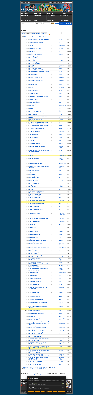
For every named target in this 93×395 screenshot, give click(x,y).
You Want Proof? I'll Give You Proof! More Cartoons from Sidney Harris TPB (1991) (38, 358)
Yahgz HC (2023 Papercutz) (33, 135)
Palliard (60, 111)
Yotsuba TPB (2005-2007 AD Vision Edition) (36, 313)
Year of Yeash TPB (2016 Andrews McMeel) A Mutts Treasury (39, 204)
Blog (58, 2)
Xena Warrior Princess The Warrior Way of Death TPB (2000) (39, 39)
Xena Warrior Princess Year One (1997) (35, 43)
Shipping (54, 2)
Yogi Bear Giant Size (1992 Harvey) (35, 281)
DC (59, 51)
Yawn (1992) (31, 185)
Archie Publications (62, 276)
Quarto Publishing (61, 236)
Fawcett (60, 94)
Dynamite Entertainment (61, 269)
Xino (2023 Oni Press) (33, 84)
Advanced (57, 23)
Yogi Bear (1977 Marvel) (33, 273)
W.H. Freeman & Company (61, 358)
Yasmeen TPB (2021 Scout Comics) (35, 183)
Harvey (60, 275)
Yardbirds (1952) (32, 174)
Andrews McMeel (61, 204)
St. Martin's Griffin (61, 218)
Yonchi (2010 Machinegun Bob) (34, 293)
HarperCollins (61, 304)
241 (31, 35)
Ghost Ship (60, 150)
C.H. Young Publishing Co (62, 229)
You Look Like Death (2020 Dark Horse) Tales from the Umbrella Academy (38, 348)
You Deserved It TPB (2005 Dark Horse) (35, 336)
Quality (60, 170)
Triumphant (60, 74)
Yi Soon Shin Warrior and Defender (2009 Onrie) (37, 255)
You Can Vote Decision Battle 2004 (35, 335)
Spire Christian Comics (62, 169)
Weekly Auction (37, 26)
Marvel (60, 108)
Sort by (65, 32)
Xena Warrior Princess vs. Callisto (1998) (36, 42)
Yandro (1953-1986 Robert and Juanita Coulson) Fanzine (38, 152)
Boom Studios (61, 312)
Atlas (59, 232)
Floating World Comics (62, 163)
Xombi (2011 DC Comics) (33, 99)
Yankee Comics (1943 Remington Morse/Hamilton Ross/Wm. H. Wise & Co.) (39, 167)
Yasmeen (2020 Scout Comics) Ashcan (35, 182)
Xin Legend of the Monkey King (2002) (35, 78)
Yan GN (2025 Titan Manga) (33, 148)
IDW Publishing (61, 141)
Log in (29, 2)
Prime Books (61, 219)
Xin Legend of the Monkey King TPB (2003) (36, 80)
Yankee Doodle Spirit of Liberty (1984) (35, 169)
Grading (50, 2)
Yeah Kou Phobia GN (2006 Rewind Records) (36, 188)
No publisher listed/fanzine (61, 260)
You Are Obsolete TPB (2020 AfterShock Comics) (37, 327)
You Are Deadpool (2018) (33, 319)
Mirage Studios (61, 60)
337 (43, 35)
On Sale (49, 18)
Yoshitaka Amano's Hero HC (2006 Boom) (36, 312)
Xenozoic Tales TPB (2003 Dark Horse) (35, 63)
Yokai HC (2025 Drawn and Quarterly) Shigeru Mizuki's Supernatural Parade (38, 288)
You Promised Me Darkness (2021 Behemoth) (36, 354)
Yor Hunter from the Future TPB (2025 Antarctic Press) (38, 302)
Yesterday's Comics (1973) (33, 249)
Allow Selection (46, 391)
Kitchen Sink (61, 62)
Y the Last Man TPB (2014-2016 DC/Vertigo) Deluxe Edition (39, 129)
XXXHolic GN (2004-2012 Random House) (36, 114)
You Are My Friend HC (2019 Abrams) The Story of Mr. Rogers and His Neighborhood (39, 322)
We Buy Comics (24, 374)
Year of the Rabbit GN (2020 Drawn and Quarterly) (37, 200)
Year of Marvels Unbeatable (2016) (35, 194)
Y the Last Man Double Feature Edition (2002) (36, 123)
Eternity (60, 140)
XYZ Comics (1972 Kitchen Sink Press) (35, 119)
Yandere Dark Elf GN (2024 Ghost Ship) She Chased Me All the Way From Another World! (39, 151)
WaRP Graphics (61, 224)
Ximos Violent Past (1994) (33, 74)
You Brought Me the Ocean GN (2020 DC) (36, 329)
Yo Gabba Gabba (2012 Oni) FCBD (35, 262)
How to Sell (63, 13)
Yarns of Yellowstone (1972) (34, 177)
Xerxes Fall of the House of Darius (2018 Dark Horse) (38, 69)
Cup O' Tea (60, 47)
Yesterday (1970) (32, 246)
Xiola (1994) (31, 87)
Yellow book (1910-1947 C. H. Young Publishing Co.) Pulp (39, 228)
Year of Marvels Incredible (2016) (34, 192)
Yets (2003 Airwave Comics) (34, 252)
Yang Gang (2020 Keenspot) (34, 158)
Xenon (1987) (31, 59)
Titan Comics (61, 148)
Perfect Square (61, 263)
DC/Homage (60, 189)
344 (54, 35)
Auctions (23, 18)
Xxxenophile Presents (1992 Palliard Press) (36, 113)
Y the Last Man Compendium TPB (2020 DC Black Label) (38, 122)
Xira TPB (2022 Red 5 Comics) (34, 91)
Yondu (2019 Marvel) (32, 297)
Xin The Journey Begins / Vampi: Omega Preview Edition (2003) (38, 82)
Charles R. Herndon (62, 246)
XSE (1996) (31, 108)
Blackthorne (60, 50)
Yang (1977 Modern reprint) (33, 157)
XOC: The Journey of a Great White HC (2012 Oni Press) (38, 96)
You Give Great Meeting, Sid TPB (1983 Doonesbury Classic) (39, 343)
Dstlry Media (61, 361)
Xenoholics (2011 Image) (33, 56)
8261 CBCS (38, 33)
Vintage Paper (37, 18)
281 (33, 35)
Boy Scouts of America (62, 330)
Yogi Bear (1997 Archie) (33, 276)
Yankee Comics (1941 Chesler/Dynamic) (36, 165)
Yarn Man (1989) (32, 176)
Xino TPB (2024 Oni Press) (33, 85)
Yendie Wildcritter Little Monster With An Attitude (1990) (38, 240)
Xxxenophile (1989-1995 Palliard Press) (35, 111)
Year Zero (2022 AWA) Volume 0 (34, 215)
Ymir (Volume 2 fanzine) (33, 259)
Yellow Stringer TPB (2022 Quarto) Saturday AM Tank (38, 236)
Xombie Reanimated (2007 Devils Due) (35, 101)
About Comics (61, 362)
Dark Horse (60, 39)
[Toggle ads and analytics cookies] (63, 387)
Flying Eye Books (61, 239)
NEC (59, 132)
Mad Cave (60, 68)
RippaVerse (60, 137)
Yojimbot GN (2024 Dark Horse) (34, 284)
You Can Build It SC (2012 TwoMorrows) (36, 332)
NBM (59, 191)
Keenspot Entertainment (61, 159)
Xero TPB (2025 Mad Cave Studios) (35, 68)
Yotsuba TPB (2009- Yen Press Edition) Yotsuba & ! (37, 315)
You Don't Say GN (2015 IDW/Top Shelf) (35, 340)
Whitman (60, 282)
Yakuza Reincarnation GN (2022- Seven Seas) (36, 144)
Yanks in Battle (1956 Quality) (34, 170)
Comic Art (36, 20)
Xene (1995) (31, 45)
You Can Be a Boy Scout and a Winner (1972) (36, 330)
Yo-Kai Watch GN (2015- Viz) (34, 266)
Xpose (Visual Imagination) (33, 104)
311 (35, 35)
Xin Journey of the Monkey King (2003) (35, 77)
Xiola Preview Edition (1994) (34, 88)
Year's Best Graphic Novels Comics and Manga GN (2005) (38, 218)
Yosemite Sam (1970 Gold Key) (34, 308)
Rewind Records (61, 188)
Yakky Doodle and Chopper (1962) (35, 138)
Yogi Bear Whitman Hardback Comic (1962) (36, 282)
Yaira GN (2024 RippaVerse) (33, 137)
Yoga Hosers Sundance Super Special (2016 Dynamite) (38, 268)
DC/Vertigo (60, 120)
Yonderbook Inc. (61, 296)
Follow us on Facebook (38, 374)
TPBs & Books (37, 15)
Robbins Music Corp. (62, 323)
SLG (59, 222)
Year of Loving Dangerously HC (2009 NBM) (36, 191)
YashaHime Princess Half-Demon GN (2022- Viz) (37, 179)
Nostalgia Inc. (61, 249)
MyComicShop (29, 9)
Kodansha (60, 116)
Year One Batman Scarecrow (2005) (35, 207)
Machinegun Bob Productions (61, 294)
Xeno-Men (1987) (32, 50)
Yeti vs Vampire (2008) (33, 250)
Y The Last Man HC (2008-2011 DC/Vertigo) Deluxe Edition (38, 125)
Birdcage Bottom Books (62, 247)
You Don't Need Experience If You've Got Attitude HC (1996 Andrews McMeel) (39, 339)
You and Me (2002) (32, 316)
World (59, 177)
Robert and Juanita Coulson (61, 153)
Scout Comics (61, 180)
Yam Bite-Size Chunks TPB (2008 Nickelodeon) (37, 146)
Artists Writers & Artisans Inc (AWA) (62, 211)
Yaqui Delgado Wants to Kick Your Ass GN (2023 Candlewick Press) (39, 173)
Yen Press (60, 315)
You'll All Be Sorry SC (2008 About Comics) (36, 362)
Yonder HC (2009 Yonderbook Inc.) (35, 296)
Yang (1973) (31, 155)
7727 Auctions (43, 33)
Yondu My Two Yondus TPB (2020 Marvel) (36, 299)
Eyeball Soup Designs (62, 45)
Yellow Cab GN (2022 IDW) (33, 231)
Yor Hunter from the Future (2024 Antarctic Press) (37, 300)
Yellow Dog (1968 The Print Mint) (34, 234)
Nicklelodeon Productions (61, 147)
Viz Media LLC (61, 143)
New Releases (24, 13)
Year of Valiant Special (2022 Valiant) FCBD (36, 203)
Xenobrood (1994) (32, 51)
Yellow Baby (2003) (32, 227)
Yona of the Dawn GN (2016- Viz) (34, 292)
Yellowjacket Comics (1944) (33, 237)
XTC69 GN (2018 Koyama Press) (34, 110)
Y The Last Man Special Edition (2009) (35, 126)
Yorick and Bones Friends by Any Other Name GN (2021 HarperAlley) (38, 304)
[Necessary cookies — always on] (63, 383)
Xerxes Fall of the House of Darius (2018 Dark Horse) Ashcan (39, 71)
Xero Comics (61, 88)
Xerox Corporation (61, 87)
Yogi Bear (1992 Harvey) (33, 275)
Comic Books (37, 13)
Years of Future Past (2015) (33, 225)
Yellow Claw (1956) (32, 232)
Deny (34, 391)
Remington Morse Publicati (61, 167)
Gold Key (60, 138)
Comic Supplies (51, 15)
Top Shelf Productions (62, 221)
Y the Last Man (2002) (32, 120)
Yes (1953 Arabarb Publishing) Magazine (36, 243)
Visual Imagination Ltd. (62, 104)
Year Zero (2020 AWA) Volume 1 (34, 210)
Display (53, 32)
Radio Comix (61, 48)
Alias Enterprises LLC (62, 72)
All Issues (23, 33)
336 (41, 35)
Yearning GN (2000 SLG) (33, 222)
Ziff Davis (60, 174)
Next (27, 35)
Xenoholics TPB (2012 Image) (34, 57)
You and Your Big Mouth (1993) (34, 318)
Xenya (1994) (31, 65)
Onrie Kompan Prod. (62, 255)
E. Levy (60, 237)
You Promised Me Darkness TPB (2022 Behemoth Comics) (39, 355)
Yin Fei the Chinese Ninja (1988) (34, 258)
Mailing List (65, 374)
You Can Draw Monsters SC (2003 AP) (35, 333)
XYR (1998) (31, 117)
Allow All (58, 391)
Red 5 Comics (61, 90)
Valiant (60, 203)
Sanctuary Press (61, 65)
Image (60, 56)
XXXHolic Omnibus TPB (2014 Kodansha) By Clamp (38, 116)
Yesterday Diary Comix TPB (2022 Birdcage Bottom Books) (39, 247)
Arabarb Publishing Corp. (61, 244)
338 (44, 35)
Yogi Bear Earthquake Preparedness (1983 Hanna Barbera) (39, 279)
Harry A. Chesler (61, 165)
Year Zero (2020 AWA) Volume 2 (34, 213)
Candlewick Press (61, 172)
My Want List (50, 20)
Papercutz (60, 134)
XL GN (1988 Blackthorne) (33, 93)
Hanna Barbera (61, 279)
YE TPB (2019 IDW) (32, 186)
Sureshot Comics (61, 107)
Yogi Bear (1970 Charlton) (33, 272)
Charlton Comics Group (62, 155)
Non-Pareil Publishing (62, 342)
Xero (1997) (31, 66)
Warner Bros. (61, 350)
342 (51, 35)
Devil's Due (60, 101)
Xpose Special (31, 105)
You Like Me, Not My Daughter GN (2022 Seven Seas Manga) (39, 346)
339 (46, 35)
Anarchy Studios (61, 75)
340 (47, 35)
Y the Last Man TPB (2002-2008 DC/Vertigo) (36, 128)
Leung (59, 258)
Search (52, 23)
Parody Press (61, 185)
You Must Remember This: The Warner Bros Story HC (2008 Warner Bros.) (39, 351)
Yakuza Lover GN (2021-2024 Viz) (34, 143)
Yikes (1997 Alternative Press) (34, 256)
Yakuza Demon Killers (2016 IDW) (34, 141)
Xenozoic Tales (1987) (33, 62)
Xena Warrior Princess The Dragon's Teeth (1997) (37, 37)
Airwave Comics (61, 252)
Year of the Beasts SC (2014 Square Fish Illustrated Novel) (39, 198)
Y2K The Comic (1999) (33, 132)
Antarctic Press (61, 250)
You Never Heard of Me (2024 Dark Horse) (36, 352)
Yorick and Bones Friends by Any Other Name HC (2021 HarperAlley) (38, 307)
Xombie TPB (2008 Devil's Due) (34, 102)
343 (52, 35)
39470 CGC (33, 33)
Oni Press (60, 84)
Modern (60, 157)
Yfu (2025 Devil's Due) (33, 253)
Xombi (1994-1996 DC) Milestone (34, 98)
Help (60, 2)
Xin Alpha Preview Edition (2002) (34, 75)
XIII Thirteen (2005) (32, 72)
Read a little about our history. (26, 385)
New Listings (24, 15)
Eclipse (60, 59)
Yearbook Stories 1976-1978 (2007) (35, 221)
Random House (61, 114)
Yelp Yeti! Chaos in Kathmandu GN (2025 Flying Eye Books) (39, 239)
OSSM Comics (61, 53)
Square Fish (60, 198)
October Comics (61, 131)
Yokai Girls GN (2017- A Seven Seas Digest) (36, 285)
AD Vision (60, 313)
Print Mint (60, 234)
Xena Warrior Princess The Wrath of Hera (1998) (37, 40)
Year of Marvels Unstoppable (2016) (35, 197)
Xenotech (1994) (32, 60)
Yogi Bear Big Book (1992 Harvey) (35, 278)
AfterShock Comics (62, 326)
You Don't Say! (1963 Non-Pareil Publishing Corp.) (37, 342)
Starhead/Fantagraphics (62, 318)
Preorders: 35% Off (26, 20)
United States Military (62, 161)
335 (40, 35)
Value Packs (50, 13)
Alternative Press (61, 256)
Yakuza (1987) (31, 140)
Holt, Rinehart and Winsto (61, 344)
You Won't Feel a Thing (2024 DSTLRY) (35, 361)
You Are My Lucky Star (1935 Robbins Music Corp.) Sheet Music (38, 324)
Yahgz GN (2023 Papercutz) (33, 134)
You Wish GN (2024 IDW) (33, 359)
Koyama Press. (61, 110)
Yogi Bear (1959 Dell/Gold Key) (34, 270)
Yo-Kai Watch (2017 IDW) (33, 265)
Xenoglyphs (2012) (32, 53)
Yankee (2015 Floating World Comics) (35, 163)
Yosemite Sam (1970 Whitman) (34, 310)
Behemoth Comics (61, 354)
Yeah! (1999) (31, 189)
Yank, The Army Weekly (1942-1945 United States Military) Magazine (38, 161)
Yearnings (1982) (32, 224)
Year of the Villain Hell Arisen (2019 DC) (36, 201)
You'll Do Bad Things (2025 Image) (35, 364)
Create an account (24, 2)
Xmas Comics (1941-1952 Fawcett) (35, 94)
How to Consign (64, 15)
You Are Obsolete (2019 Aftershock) (35, 326)
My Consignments (64, 18)
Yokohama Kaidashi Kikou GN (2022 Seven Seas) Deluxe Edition (38, 290)
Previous (24, 35)
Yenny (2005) (31, 242)
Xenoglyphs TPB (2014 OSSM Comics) (35, 54)
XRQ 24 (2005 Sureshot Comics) (34, 107)
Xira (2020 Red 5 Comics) (33, 90)
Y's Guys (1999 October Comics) (34, 131)
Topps (59, 37)
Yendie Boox (61, 240)
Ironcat (60, 316)
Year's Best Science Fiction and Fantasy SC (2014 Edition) (39, 219)
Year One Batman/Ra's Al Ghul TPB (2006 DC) (36, 209)
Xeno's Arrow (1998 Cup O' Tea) (34, 47)
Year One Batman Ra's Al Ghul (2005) (35, 206)
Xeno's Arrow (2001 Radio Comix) (35, 48)
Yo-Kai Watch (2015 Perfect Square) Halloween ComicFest (38, 263)
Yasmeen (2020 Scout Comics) (34, 180)
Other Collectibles (64, 20)
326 (37, 35)
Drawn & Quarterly (61, 200)
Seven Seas (60, 144)
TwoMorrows (60, 332)
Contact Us (70, 391)
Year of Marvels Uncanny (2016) (34, 195)
